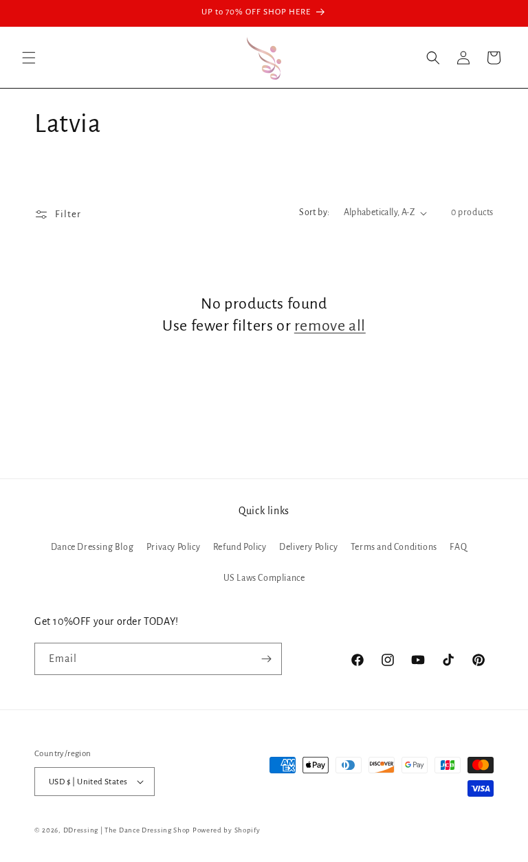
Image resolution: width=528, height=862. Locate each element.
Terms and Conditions (394, 547)
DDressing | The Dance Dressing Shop (127, 830)
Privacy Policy (173, 547)
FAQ (458, 547)
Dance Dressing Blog (92, 547)
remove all (330, 326)
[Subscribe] (266, 659)
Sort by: (314, 212)
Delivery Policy (308, 547)
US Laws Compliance (264, 578)
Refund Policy (240, 547)
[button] (29, 58)
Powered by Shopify (226, 830)
